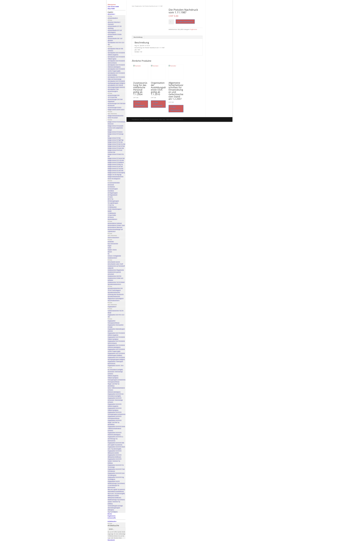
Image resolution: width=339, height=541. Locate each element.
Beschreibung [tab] (138, 37)
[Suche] (123, 529)
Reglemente (138, 6)
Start (133, 6)
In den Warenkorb (185, 21)
